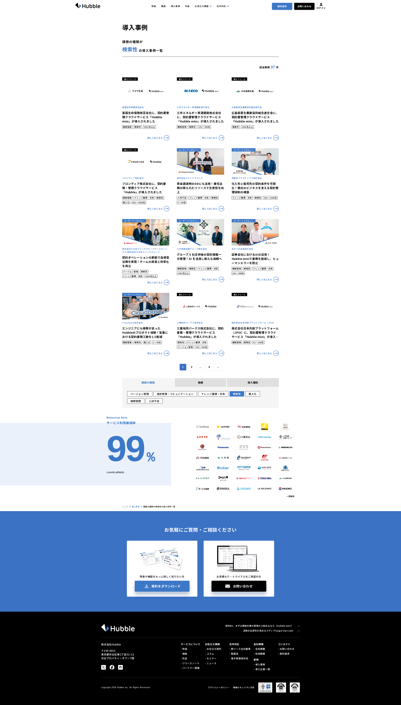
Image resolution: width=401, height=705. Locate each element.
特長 (153, 6)
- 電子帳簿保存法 (238, 658)
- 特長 (184, 648)
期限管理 (135, 401)
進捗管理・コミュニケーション (175, 394)
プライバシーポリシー (218, 687)
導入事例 (175, 6)
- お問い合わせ (286, 648)
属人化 (252, 394)
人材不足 (154, 401)
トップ (125, 506)
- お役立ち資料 (213, 648)
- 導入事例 (259, 664)
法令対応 (221, 6)
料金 (187, 6)
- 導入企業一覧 (262, 669)
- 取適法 (233, 653)
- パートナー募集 (190, 668)
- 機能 (184, 653)
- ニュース (210, 663)
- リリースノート (190, 663)
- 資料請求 (284, 653)
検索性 (237, 394)
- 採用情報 (259, 653)
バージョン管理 (139, 394)
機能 (163, 6)
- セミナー (211, 658)
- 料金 (184, 658)
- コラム (209, 653)
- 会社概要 (259, 648)
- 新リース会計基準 (240, 648)
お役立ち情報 (202, 6)
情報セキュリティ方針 (244, 687)
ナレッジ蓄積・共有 (213, 394)
